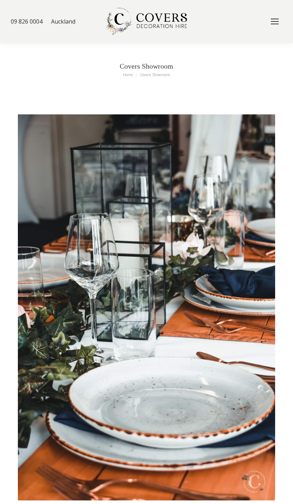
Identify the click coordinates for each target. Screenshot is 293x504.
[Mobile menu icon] (274, 21)
